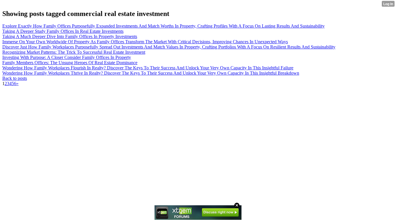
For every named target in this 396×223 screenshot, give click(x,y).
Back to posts (14, 78)
